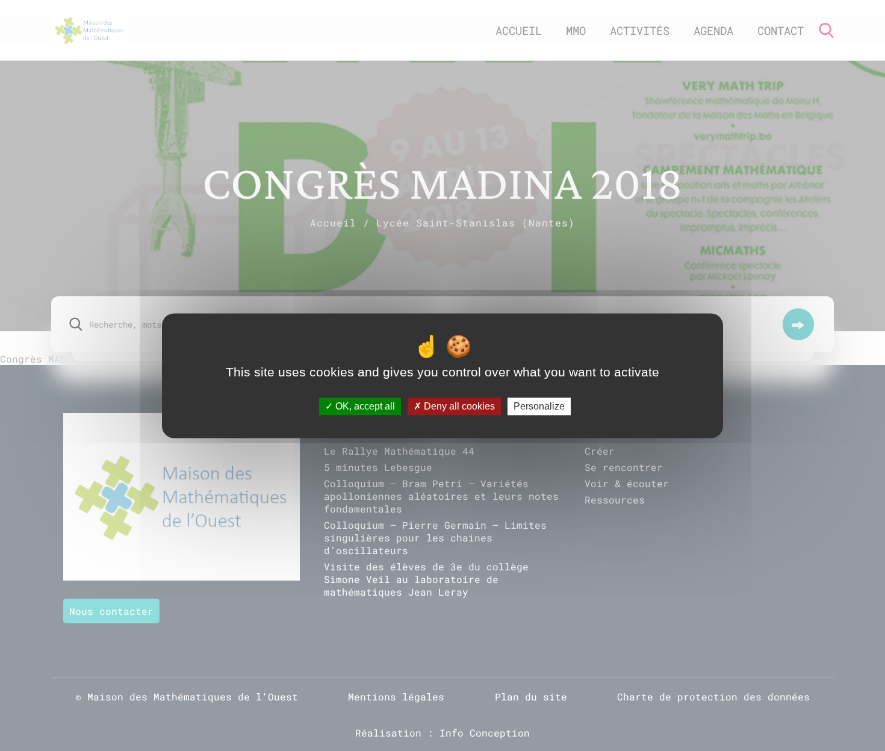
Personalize (539, 406)
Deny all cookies (458, 406)
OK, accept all (364, 406)
